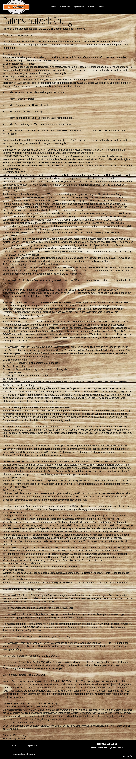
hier (55, 261)
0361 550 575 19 (109, 744)
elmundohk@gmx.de (14, 738)
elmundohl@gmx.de (13, 308)
